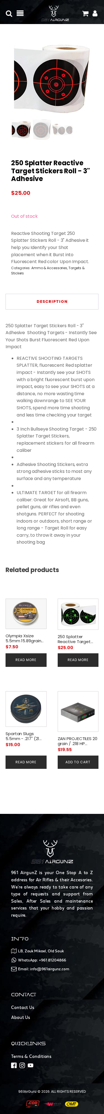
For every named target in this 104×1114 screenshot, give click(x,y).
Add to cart (77, 762)
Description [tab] (52, 301)
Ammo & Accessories (49, 268)
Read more (26, 659)
